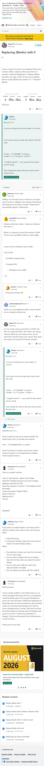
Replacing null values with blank (18, 737)
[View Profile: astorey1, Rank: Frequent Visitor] (7, 288)
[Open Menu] (40, 31)
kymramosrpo (19, 739)
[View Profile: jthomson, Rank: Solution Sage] (4, 194)
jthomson (11, 193)
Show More (11, 419)
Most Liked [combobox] (36, 187)
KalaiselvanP (20, 723)
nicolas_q (18, 706)
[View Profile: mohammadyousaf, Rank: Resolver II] (6, 305)
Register (32, 25)
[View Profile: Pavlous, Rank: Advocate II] (8, 351)
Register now (7, 18)
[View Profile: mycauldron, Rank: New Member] (6, 219)
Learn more (29, 38)
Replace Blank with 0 (13, 703)
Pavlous (11, 117)
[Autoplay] (18, 687)
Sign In (39, 25)
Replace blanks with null (15, 728)
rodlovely (11, 522)
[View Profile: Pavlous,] (6, 118)
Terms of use (32, 754)
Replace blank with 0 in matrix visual (19, 720)
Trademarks (5, 758)
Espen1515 (11, 44)
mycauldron (13, 218)
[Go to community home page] (15, 25)
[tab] (21, 687)
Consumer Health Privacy (29, 761)
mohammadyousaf (15, 304)
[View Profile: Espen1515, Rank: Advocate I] (4, 45)
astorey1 (13, 287)
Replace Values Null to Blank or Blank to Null (22, 711)
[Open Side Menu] (3, 25)
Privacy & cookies (20, 754)
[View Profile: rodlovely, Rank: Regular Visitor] (4, 523)
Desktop (6, 31)
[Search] (27, 25)
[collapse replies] (22, 192)
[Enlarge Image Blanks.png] (22, 97)
